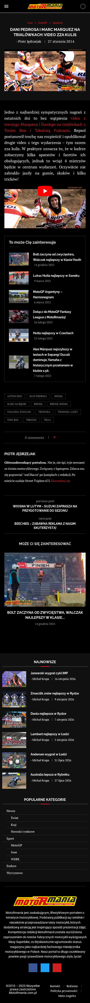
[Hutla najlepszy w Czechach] (19, 335)
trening (31, 419)
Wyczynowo (15, 873)
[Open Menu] (6, 6)
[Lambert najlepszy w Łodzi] (14, 740)
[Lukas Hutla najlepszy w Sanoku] (19, 277)
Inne (14, 852)
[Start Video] (45, 208)
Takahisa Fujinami (19, 411)
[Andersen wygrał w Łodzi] (14, 760)
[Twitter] (45, 967)
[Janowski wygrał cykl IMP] (14, 679)
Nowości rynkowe (23, 831)
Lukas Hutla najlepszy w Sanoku (56, 275)
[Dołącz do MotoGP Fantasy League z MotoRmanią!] (19, 316)
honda (58, 396)
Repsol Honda (59, 404)
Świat (14, 818)
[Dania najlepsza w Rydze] (14, 720)
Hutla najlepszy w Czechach (53, 333)
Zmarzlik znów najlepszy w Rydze (55, 693)
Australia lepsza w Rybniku (50, 774)
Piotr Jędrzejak (29, 41)
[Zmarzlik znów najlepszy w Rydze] (14, 699)
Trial (47, 419)
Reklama (72, 986)
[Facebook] (33, 967)
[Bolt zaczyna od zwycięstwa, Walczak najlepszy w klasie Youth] (19, 259)
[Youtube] (57, 967)
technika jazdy (68, 411)
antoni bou (14, 396)
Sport (10, 838)
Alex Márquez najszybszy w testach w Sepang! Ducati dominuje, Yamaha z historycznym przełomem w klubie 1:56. (53, 359)
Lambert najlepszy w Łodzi (50, 734)
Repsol (38, 404)
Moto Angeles (67, 996)
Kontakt (55, 986)
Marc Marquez (16, 404)
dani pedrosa (38, 396)
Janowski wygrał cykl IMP (49, 673)
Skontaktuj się (60, 481)
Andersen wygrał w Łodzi (49, 754)
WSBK (15, 859)
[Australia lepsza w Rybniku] (14, 780)
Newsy (11, 811)
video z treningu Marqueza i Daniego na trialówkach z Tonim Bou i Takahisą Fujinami (45, 124)
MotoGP (16, 845)
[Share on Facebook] (60, 437)
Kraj (13, 825)
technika (44, 411)
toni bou (13, 419)
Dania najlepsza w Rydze (48, 713)
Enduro (11, 866)
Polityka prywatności (63, 991)
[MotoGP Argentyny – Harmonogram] (19, 296)
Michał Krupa (40, 679)
